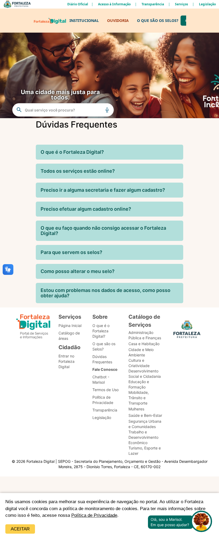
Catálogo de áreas (69, 336)
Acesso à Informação (114, 4)
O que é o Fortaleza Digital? (101, 330)
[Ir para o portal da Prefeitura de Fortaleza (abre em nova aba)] (187, 331)
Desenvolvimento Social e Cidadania (144, 374)
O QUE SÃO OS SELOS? (157, 20)
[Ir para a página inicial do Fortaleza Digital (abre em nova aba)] (33, 327)
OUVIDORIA (118, 20)
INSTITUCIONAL (84, 20)
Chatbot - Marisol (100, 379)
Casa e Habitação (143, 343)
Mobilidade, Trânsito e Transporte (138, 397)
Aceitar (20, 529)
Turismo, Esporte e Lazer (144, 451)
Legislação (207, 4)
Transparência (153, 4)
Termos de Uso (105, 389)
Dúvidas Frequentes (102, 359)
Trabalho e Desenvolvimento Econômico (143, 437)
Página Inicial (69, 325)
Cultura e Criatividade (139, 363)
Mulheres (136, 409)
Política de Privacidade (94, 515)
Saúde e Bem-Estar (145, 415)
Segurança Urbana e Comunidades (144, 424)
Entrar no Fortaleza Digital (66, 361)
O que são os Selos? (103, 346)
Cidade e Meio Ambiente (141, 352)
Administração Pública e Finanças (144, 335)
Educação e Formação (138, 384)
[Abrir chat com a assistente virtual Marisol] (201, 522)
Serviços (181, 4)
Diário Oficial (77, 4)
